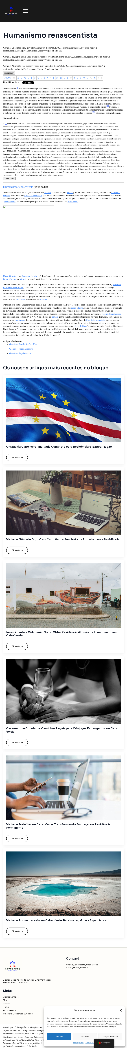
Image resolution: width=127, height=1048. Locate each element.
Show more (9, 178)
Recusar (85, 1036)
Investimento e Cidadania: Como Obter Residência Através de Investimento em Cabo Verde (62, 634)
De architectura (10, 279)
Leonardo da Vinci (30, 276)
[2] (17, 88)
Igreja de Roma (80, 326)
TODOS (7, 78)
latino (80, 308)
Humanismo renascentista (18, 186)
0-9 (14, 78)
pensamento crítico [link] (98, 107)
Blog (5, 1000)
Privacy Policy (78, 1043)
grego (73, 308)
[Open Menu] (25, 11)
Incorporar (9, 73)
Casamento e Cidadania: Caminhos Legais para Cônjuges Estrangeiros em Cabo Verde (62, 730)
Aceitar (59, 1036)
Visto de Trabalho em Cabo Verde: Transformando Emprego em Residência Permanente (58, 826)
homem (55, 317)
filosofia (43, 300)
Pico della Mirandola (95, 320)
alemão (47, 192)
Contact (7, 1003)
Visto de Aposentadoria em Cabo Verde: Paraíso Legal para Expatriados (56, 920)
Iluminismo (20, 320)
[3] (93, 112)
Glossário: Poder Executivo (21, 349)
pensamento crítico (15, 123)
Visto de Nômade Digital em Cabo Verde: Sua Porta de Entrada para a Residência (63, 539)
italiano (70, 192)
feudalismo (20, 300)
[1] (107, 106)
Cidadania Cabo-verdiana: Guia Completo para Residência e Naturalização (59, 446)
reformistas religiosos (111, 314)
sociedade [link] (88, 113)
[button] (120, 1010)
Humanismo (12, 151)
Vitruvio (23, 279)
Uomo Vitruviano (10, 276)
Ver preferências (110, 1036)
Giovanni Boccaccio (33, 196)
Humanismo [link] (10, 89)
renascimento (9, 202)
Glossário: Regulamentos (20, 353)
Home (6, 1007)
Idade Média (73, 202)
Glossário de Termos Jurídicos (18, 1014)
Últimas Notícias (11, 997)
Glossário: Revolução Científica (23, 344)
